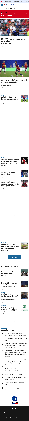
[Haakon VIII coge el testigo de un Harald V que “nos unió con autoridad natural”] (24, 295)
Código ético (9, 414)
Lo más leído (7, 330)
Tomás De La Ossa (6, 85)
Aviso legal (3, 412)
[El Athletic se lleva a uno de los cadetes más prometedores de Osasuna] (24, 245)
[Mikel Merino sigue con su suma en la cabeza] (14, 27)
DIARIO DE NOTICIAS (6, 44)
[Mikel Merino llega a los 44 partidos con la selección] (24, 98)
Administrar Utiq (4, 417)
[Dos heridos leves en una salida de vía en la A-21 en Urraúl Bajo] (24, 284)
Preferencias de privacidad (16, 417)
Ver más (14, 257)
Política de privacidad (12, 412)
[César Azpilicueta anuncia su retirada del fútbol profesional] (24, 183)
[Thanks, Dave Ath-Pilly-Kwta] (24, 173)
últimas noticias (9, 266)
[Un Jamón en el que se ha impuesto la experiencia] (24, 272)
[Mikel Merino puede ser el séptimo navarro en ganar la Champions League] (24, 160)
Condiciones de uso (23, 412)
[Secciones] (2, 5)
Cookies (2, 414)
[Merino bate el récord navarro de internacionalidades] (14, 68)
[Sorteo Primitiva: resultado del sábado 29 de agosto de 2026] (24, 308)
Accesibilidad (17, 414)
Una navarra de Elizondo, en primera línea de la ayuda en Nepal (14, 14)
